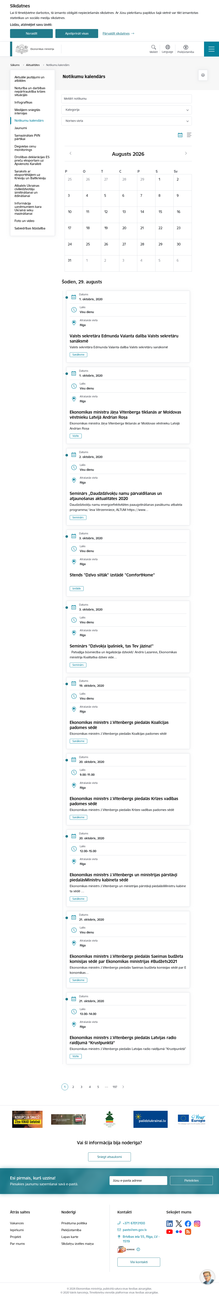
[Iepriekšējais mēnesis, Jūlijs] (70, 153)
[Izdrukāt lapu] (202, 75)
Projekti (15, 1237)
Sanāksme (78, 354)
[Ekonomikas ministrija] (34, 49)
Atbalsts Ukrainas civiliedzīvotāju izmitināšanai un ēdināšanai (27, 191)
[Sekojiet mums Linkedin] (169, 1223)
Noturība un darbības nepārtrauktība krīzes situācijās (30, 91)
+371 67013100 (134, 1223)
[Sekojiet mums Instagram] (197, 1224)
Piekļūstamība (71, 1230)
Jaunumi (21, 128)
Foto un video (24, 221)
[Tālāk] (202, 1119)
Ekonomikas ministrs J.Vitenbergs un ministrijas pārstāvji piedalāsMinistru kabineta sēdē (123, 877)
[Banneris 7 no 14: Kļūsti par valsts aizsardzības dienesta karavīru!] (68, 1119)
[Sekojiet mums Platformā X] (179, 1223)
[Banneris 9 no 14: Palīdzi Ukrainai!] (150, 1119)
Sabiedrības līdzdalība (30, 228)
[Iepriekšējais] (17, 1119)
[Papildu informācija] (138, 1249)
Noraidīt (31, 33)
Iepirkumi (17, 1230)
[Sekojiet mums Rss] (188, 1232)
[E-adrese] (126, 1249)
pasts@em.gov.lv (135, 1230)
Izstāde (77, 588)
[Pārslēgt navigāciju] (211, 49)
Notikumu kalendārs (29, 120)
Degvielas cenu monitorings (25, 148)
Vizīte (76, 435)
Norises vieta (74, 121)
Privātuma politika (74, 1223)
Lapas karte (69, 1237)
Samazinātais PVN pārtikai (27, 137)
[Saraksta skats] (189, 135)
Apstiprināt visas (77, 33)
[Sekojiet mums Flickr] (179, 1231)
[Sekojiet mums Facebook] (188, 1223)
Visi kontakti (139, 1262)
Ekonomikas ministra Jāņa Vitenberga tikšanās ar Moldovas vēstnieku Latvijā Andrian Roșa (125, 415)
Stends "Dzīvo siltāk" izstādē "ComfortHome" (112, 574)
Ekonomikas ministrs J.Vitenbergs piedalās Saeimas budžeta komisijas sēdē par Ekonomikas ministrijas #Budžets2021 (126, 959)
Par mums (17, 1244)
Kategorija (72, 110)
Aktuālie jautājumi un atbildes (29, 79)
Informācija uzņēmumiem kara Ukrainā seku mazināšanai (28, 208)
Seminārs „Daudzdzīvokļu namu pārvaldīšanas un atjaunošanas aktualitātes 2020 (116, 496)
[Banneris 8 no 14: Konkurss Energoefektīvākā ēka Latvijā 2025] (109, 1119)
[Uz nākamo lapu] (123, 1087)
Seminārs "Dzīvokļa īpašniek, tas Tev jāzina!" (112, 646)
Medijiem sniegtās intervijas (27, 111)
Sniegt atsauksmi (109, 1157)
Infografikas (23, 102)
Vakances (17, 1223)
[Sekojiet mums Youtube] (169, 1231)
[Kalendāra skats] (180, 135)
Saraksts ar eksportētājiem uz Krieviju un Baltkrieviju (30, 174)
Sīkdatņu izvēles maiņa (77, 1244)
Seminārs (78, 517)
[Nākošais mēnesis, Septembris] (186, 153)
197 (114, 1087)
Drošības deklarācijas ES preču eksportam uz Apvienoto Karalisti (32, 160)
